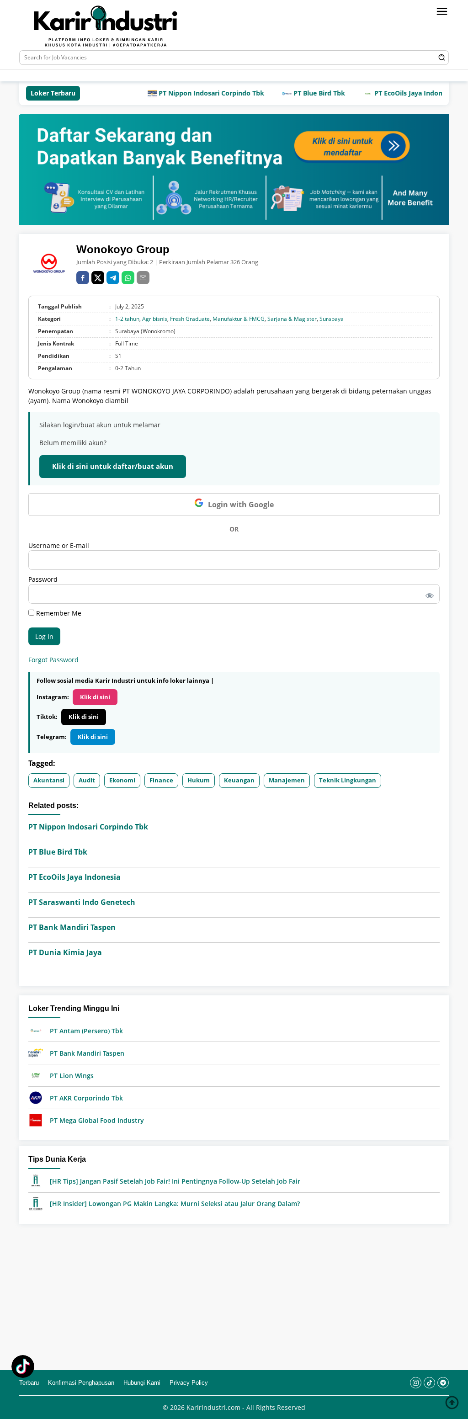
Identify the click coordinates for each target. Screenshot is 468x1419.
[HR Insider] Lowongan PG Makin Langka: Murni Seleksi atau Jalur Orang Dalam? (175, 1203)
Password (43, 579)
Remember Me (57, 613)
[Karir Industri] (122, 26)
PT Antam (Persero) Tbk (86, 1030)
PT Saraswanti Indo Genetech (81, 902)
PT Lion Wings (72, 1075)
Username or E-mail (58, 545)
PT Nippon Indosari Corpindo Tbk (187, 93)
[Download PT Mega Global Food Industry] (35, 1119)
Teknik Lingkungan (347, 780)
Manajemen (287, 780)
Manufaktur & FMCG (239, 319)
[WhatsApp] (128, 277)
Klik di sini (95, 697)
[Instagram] (154, 75)
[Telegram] (181, 75)
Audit (87, 780)
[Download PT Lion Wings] (35, 1074)
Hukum (198, 780)
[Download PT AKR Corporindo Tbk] (35, 1097)
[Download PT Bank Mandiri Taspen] (35, 1052)
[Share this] (82, 277)
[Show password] (428, 594)
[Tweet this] (97, 277)
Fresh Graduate (190, 319)
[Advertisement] (234, 1297)
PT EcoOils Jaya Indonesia (389, 93)
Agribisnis (154, 319)
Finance (161, 780)
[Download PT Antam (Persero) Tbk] (35, 1030)
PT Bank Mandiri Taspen (72, 927)
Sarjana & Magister (292, 319)
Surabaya (331, 319)
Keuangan (239, 780)
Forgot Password (53, 659)
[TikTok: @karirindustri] (23, 1367)
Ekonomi (122, 780)
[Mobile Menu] (442, 11)
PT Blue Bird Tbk (294, 93)
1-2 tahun (127, 319)
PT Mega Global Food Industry (97, 1120)
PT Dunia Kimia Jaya (65, 952)
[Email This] (143, 277)
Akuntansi (48, 780)
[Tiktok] (168, 75)
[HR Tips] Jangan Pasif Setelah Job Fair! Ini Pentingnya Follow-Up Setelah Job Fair (175, 1181)
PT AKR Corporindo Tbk (86, 1098)
